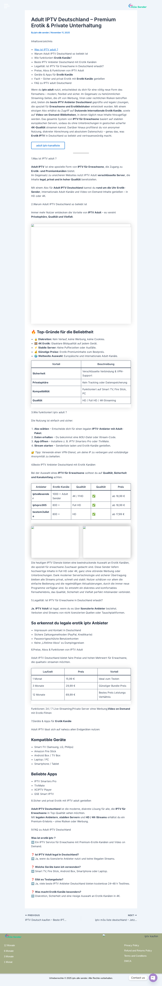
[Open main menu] (7, 6)
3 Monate (9, 956)
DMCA (127, 961)
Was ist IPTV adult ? (46, 49)
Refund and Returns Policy (138, 950)
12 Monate (9, 945)
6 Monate (9, 951)
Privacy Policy (131, 945)
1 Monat (8, 962)
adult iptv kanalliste (48, 145)
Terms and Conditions (135, 955)
